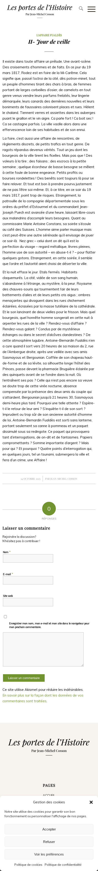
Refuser (49, 842)
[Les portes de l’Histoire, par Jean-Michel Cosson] (40, 10)
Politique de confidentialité (63, 864)
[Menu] (89, 9)
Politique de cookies (28, 864)
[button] (91, 802)
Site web (8, 595)
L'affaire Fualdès (49, 35)
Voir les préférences (49, 854)
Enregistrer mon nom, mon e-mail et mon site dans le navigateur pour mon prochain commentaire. (49, 625)
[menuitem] (78, 9)
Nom (7, 552)
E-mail (8, 574)
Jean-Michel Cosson (63, 478)
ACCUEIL (49, 795)
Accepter (49, 829)
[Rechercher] (78, 9)
